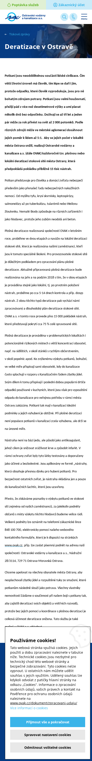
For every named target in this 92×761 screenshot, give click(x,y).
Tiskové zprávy (19, 34)
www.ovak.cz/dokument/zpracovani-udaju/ (43, 703)
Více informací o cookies (29, 708)
